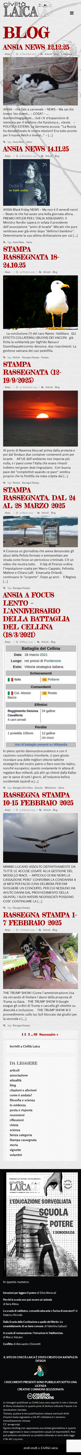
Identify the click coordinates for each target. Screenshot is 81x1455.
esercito (39, 787)
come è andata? (21, 1095)
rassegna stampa (30, 357)
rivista (14, 1125)
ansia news (18, 141)
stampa (44, 357)
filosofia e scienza (22, 1100)
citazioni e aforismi (23, 1090)
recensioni (17, 1115)
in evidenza (66, 54)
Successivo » (48, 1034)
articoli (48, 54)
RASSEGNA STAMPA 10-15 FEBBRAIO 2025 (38, 799)
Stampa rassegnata (23, 1140)
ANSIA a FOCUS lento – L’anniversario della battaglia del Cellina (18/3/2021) (36, 615)
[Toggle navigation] (71, 13)
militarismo (50, 787)
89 (35, 1034)
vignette (15, 1150)
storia (14, 1145)
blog (56, 54)
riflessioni (17, 1120)
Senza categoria (21, 1135)
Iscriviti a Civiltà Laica (25, 1046)
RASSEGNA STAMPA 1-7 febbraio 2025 (40, 919)
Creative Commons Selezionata (40, 1389)
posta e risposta (21, 1110)
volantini (16, 1155)
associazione (19, 1075)
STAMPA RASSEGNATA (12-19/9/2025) (32, 372)
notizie (16, 357)
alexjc (8, 54)
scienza (15, 1130)
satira (29, 141)
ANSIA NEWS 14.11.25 (36, 149)
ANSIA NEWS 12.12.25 (36, 47)
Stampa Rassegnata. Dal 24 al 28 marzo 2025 (39, 498)
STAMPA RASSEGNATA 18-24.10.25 (31, 257)
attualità (15, 1080)
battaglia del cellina (23, 787)
